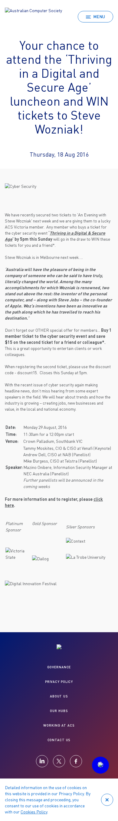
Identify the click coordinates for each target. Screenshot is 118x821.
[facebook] (76, 761)
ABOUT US (59, 696)
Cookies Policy (34, 811)
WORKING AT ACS (58, 725)
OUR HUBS (59, 711)
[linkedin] (42, 761)
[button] (100, 765)
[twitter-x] (59, 761)
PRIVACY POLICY (59, 682)
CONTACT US (59, 740)
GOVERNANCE (59, 667)
